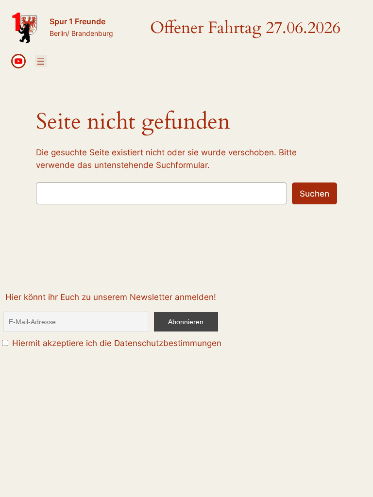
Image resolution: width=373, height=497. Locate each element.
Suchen (314, 194)
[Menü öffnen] (41, 61)
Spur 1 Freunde (77, 21)
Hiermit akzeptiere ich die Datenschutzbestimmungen (115, 343)
